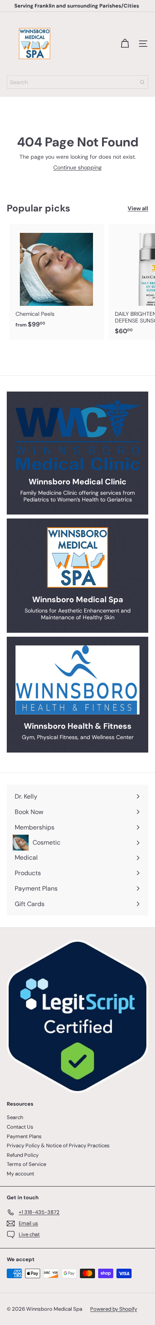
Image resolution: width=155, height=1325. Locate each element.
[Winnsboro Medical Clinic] (77, 435)
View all (138, 208)
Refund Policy (23, 1155)
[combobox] (77, 82)
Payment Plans (24, 1136)
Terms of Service (26, 1164)
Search (15, 1117)
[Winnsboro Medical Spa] (77, 557)
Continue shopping (77, 167)
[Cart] (125, 43)
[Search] (142, 82)
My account (20, 1173)
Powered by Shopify (113, 1309)
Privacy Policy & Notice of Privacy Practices (58, 1145)
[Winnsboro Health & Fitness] (77, 679)
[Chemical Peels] (56, 278)
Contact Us (20, 1126)
